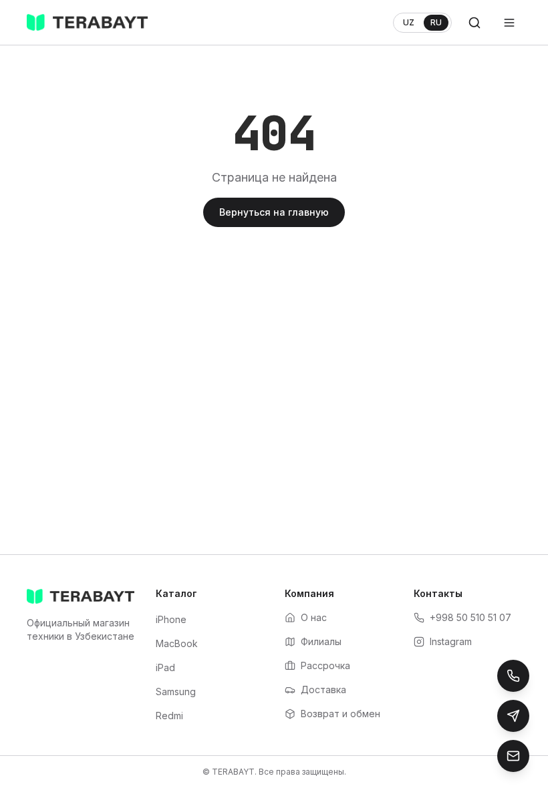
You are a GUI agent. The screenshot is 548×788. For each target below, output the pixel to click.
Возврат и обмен (340, 713)
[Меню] (509, 23)
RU (436, 22)
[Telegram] (513, 716)
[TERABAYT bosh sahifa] (87, 22)
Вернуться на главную (274, 212)
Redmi (169, 715)
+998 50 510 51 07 (470, 617)
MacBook (177, 643)
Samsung (176, 691)
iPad (165, 667)
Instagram (451, 641)
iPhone (171, 619)
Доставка (323, 689)
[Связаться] (513, 756)
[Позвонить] (513, 676)
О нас (314, 617)
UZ (408, 22)
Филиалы (321, 641)
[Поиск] (474, 23)
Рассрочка (325, 665)
